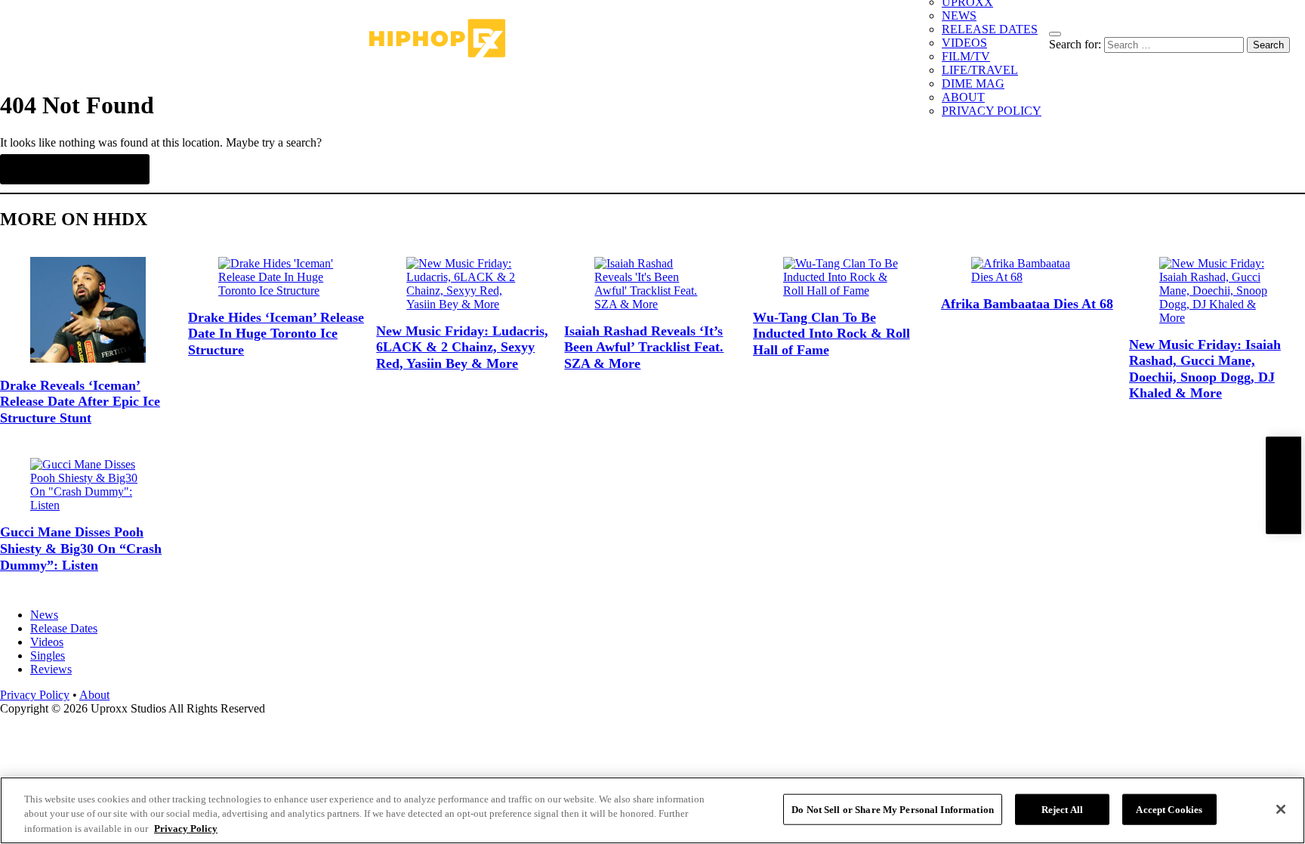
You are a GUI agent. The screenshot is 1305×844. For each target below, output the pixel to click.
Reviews (51, 669)
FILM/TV (966, 56)
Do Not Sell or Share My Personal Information (892, 809)
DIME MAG (973, 83)
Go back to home (74, 169)
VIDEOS (964, 42)
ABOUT (963, 97)
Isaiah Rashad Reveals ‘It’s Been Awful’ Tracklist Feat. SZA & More (643, 347)
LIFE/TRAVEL (980, 69)
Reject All (1062, 809)
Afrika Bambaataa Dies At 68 (1027, 303)
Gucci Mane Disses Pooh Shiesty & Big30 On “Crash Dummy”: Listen (81, 548)
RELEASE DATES (990, 29)
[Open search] (1055, 34)
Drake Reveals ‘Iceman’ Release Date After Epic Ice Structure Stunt (80, 401)
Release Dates (63, 628)
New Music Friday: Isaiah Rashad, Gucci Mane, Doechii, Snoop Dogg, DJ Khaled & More (1205, 369)
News (44, 614)
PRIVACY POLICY (991, 110)
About (94, 694)
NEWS (959, 15)
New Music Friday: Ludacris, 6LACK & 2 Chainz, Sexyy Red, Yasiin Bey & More (462, 347)
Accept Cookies (1169, 809)
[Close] (1280, 809)
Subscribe (1283, 484)
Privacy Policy (34, 694)
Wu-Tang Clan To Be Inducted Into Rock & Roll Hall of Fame (831, 333)
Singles (47, 655)
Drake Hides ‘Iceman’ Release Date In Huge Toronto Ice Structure (276, 333)
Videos (46, 641)
